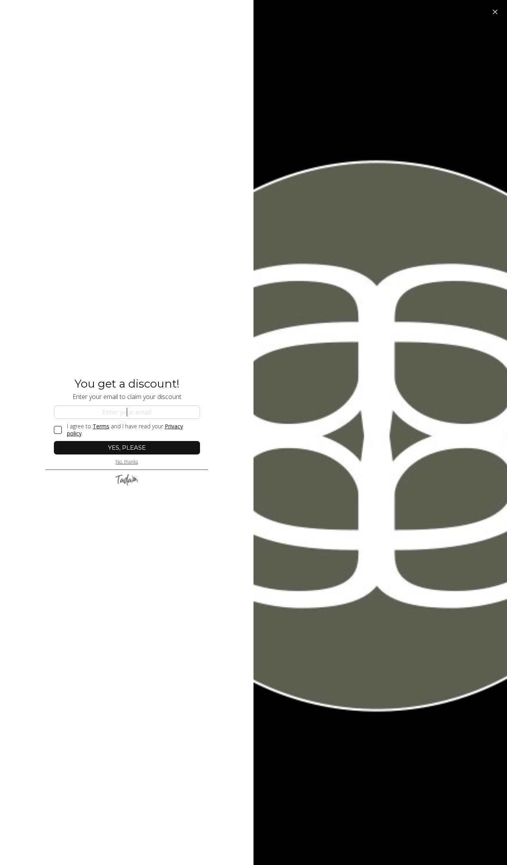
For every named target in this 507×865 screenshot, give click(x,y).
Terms (101, 426)
